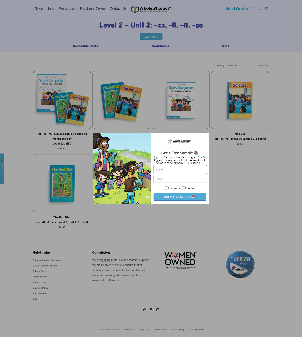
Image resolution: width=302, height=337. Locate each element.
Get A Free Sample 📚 (180, 197)
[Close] (205, 136)
